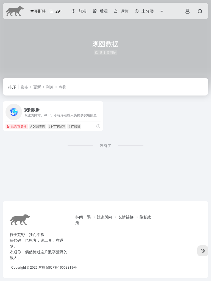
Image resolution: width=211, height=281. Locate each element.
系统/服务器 (19, 126)
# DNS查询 (37, 126)
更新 (37, 86)
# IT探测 (74, 126)
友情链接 (126, 217)
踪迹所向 (104, 217)
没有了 (105, 145)
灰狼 (41, 267)
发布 (24, 86)
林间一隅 (83, 217)
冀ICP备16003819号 (61, 267)
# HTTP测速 (57, 126)
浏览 (50, 86)
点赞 (62, 86)
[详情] (98, 126)
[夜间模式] (202, 250)
